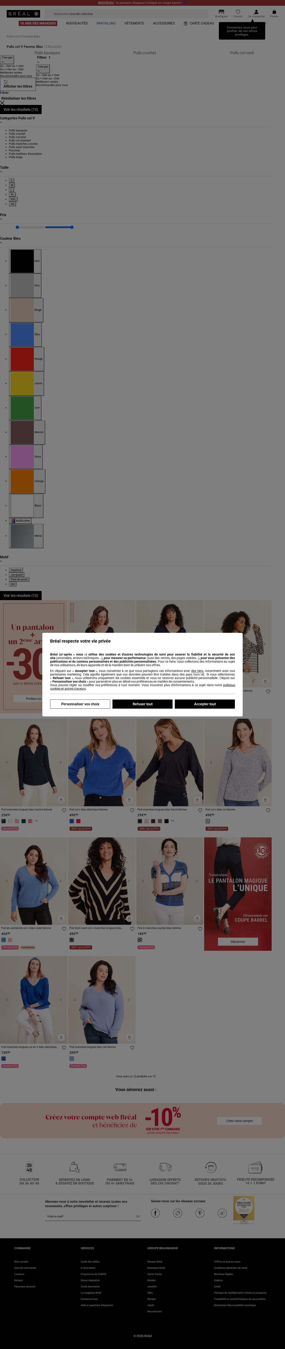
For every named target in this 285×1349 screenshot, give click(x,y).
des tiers (197, 671)
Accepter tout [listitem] (205, 704)
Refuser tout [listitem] (143, 704)
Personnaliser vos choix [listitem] (80, 704)
